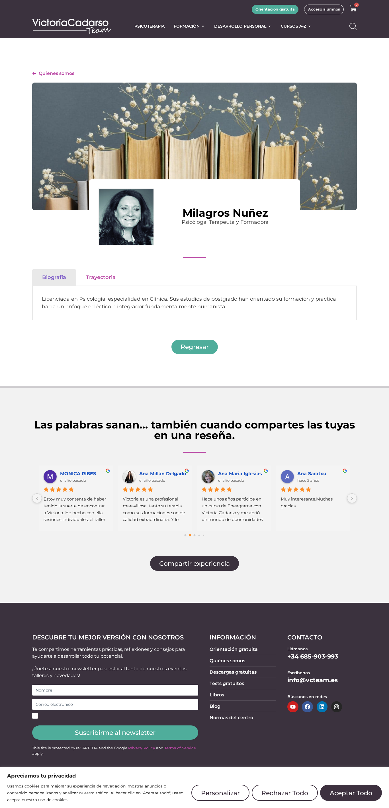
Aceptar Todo (351, 793)
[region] (194, 787)
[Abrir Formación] (203, 26)
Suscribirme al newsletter (115, 733)
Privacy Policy (141, 748)
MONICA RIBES (78, 473)
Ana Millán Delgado (162, 473)
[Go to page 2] (195, 535)
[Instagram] (336, 706)
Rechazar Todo (284, 793)
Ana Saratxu (311, 473)
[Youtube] (292, 706)
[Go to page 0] (186, 535)
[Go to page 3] (199, 535)
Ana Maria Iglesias (240, 473)
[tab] (54, 277)
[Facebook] (307, 706)
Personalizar (220, 793)
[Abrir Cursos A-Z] (310, 26)
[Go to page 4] (203, 535)
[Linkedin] (322, 706)
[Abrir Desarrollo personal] (270, 26)
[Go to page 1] (190, 535)
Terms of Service (180, 748)
